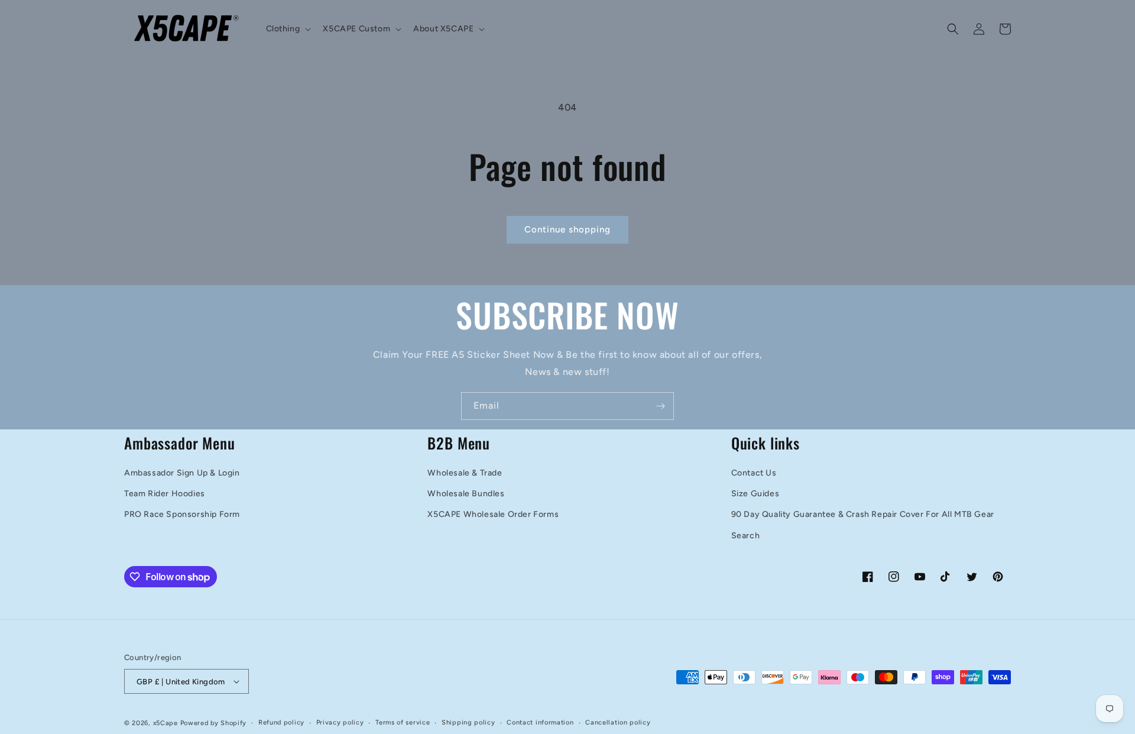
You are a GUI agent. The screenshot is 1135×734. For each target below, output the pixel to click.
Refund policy (281, 722)
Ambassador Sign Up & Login (182, 473)
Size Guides (755, 494)
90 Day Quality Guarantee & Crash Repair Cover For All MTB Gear (862, 514)
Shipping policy (468, 722)
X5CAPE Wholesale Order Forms (493, 514)
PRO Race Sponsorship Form (182, 514)
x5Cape (165, 723)
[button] (287, 29)
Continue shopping (567, 229)
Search (745, 536)
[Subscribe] (660, 406)
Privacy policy (340, 722)
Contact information (540, 722)
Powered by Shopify (213, 723)
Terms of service (402, 722)
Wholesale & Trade (464, 473)
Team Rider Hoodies (164, 494)
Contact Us (754, 473)
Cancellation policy (617, 722)
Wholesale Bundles (465, 494)
